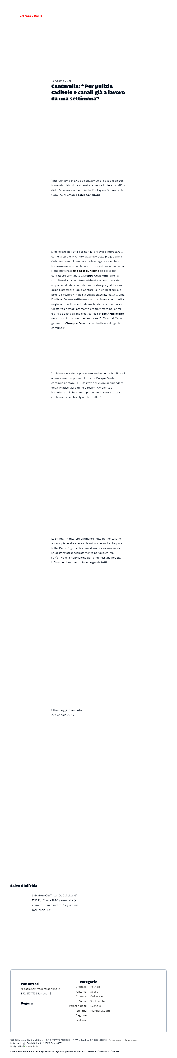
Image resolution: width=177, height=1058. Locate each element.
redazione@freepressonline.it (40, 989)
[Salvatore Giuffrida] (17, 894)
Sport (94, 991)
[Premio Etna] (88, 496)
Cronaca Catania (31, 16)
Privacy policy (115, 1039)
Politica (95, 987)
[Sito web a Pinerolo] (30, 1046)
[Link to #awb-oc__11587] (10, 16)
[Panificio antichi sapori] (88, 447)
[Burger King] (88, 670)
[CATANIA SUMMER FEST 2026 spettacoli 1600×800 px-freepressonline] (88, 336)
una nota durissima (86, 271)
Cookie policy (131, 1039)
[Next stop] (88, 627)
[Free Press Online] (158, 7)
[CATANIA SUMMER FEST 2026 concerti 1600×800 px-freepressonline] (88, 405)
